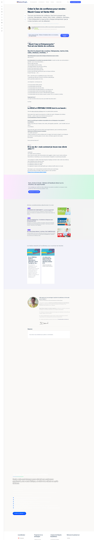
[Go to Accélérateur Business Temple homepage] (22, 2)
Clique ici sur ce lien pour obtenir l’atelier (37, 172)
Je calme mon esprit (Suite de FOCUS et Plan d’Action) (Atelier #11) (47, 260)
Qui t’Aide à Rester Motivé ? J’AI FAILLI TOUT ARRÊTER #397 (41, 231)
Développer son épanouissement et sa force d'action (51, 23)
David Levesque (36, 29)
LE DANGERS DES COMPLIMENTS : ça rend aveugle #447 (40, 210)
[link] (2, 17)
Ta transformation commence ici (63, 319)
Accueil (29, 23)
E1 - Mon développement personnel (36, 23)
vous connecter (37, 334)
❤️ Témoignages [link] (21, 538)
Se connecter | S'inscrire (75, 2)
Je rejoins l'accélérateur (19, 513)
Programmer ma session (65, 35)
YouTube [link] (68, 538)
